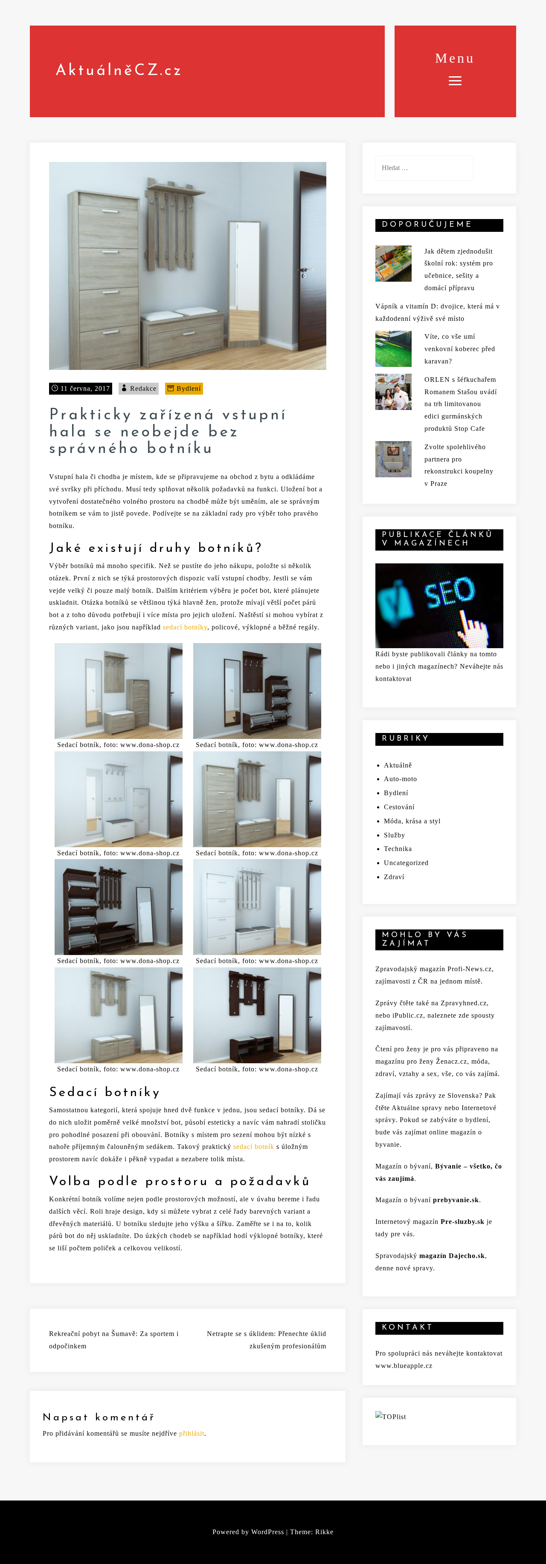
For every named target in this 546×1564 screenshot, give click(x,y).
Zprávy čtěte (394, 1003)
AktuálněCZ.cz (119, 71)
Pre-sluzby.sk (463, 1221)
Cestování (399, 807)
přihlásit (191, 1433)
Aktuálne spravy (417, 1107)
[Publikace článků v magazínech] (439, 605)
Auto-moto (400, 778)
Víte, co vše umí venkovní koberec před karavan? (459, 349)
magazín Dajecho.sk (452, 1255)
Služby (394, 835)
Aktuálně (398, 765)
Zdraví (394, 876)
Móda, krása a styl (412, 821)
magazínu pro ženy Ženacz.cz (421, 1061)
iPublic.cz (407, 1015)
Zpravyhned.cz (464, 1003)
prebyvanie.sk (456, 1199)
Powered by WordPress (248, 1531)
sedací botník (253, 1146)
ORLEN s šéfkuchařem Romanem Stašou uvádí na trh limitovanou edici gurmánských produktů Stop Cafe (460, 404)
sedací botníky (185, 627)
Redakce (143, 388)
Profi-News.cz (469, 968)
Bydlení (189, 388)
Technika (398, 848)
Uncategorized (406, 862)
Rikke (324, 1531)
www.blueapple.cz (404, 1365)
